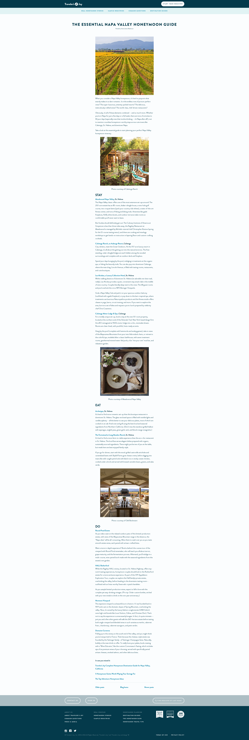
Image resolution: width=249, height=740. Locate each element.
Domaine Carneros (102, 630)
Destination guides (131, 715)
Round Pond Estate (102, 530)
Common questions (73, 718)
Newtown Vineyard (102, 600)
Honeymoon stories (102, 715)
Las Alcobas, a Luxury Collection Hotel (110, 275)
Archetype (99, 411)
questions (137, 11)
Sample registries (102, 718)
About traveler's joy (74, 715)
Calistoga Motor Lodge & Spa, (106, 313)
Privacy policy (177, 735)
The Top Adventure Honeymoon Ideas (109, 678)
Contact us (72, 701)
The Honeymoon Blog (132, 718)
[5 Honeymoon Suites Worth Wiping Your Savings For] (99, 687)
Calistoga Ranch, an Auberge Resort (109, 243)
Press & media (71, 722)
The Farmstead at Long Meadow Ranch (110, 435)
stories (92, 11)
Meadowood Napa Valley (104, 199)
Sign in (91, 701)
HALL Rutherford (102, 565)
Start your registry (173, 4)
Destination (159, 11)
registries (116, 11)
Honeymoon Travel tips (133, 722)
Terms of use (162, 735)
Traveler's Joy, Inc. (72, 735)
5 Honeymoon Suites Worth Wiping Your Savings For (115, 673)
